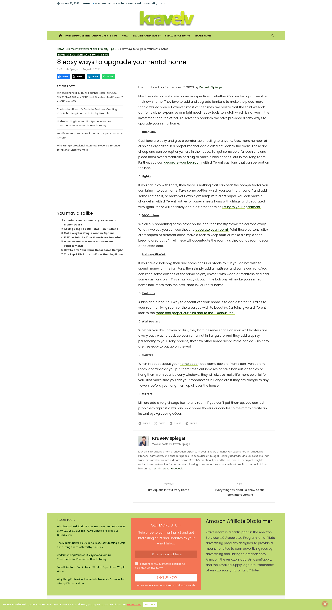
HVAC (125, 35)
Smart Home (203, 35)
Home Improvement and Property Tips (91, 35)
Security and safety (147, 35)
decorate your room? (212, 229)
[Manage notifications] (325, 604)
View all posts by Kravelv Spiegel (171, 444)
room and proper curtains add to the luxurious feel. (195, 313)
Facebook (177, 468)
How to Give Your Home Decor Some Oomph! (93, 250)
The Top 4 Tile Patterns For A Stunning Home (93, 254)
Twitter (151, 468)
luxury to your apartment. (241, 207)
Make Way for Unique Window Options (89, 233)
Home (60, 49)
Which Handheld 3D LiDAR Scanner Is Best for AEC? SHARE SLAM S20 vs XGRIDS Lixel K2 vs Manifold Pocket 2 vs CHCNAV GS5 (90, 97)
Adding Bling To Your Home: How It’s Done (91, 229)
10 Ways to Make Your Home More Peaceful (92, 237)
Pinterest (163, 468)
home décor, (189, 364)
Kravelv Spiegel (70, 69)
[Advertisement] (90, 181)
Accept (150, 604)
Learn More (134, 604)
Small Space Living (177, 35)
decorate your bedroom (183, 162)
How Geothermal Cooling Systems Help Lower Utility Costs (130, 3)
